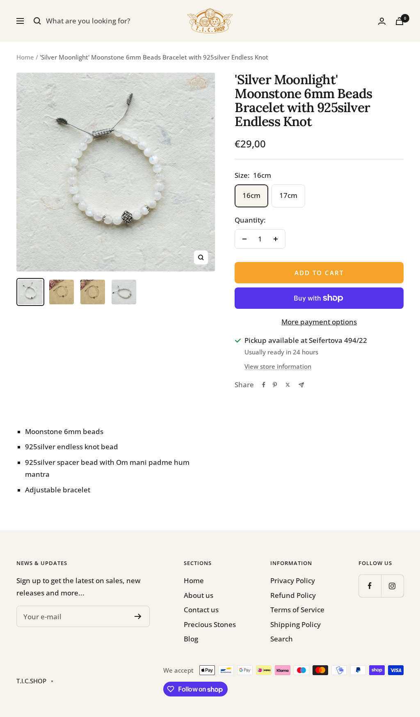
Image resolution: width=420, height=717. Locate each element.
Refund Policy (293, 595)
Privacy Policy (292, 580)
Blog (191, 638)
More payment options (319, 321)
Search (281, 638)
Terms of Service (297, 609)
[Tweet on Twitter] (287, 385)
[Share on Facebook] (263, 385)
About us (198, 595)
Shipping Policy (295, 624)
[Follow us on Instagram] (392, 586)
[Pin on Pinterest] (275, 385)
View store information (277, 366)
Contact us (201, 609)
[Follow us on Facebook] (369, 586)
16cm (251, 195)
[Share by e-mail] (301, 385)
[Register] (138, 616)
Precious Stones (210, 624)
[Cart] (399, 21)
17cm (288, 195)
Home (25, 57)
